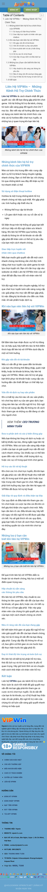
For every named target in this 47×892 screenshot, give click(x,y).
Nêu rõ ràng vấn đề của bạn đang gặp (27, 74)
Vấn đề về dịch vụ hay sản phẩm (25, 46)
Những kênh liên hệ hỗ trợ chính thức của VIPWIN (25, 27)
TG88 (21, 865)
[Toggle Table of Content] (40, 15)
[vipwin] (24, 3)
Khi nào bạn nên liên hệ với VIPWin (24, 40)
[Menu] (3, 4)
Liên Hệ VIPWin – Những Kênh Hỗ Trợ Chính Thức (23, 21)
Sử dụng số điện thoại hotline (24, 32)
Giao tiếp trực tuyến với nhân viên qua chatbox (27, 35)
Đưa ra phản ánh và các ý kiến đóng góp (26, 50)
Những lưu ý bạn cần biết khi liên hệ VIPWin (25, 64)
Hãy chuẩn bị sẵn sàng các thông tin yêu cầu (26, 70)
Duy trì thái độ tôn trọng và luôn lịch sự (28, 77)
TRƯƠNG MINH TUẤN (16, 854)
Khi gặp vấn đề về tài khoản (23, 43)
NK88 (14, 865)
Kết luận (13, 80)
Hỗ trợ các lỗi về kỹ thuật (22, 54)
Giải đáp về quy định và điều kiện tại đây (26, 58)
